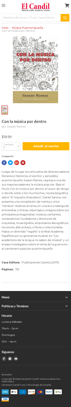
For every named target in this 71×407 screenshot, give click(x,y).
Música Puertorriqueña (27, 27)
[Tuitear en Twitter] (10, 162)
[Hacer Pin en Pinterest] (22, 162)
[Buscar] (65, 18)
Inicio (5, 27)
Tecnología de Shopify (39, 385)
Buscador (7, 374)
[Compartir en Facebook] (4, 162)
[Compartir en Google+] (16, 162)
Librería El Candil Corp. (14, 385)
